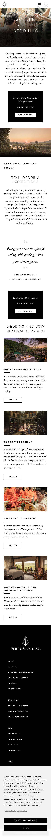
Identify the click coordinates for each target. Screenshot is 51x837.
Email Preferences (18, 717)
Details (9, 168)
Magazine (13, 745)
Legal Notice (22, 811)
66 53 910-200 (25, 107)
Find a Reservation (18, 711)
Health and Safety (18, 678)
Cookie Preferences (25, 820)
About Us (13, 667)
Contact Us (14, 689)
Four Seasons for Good (21, 672)
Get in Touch (25, 115)
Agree (25, 828)
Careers (12, 683)
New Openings (15, 739)
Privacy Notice (10, 811)
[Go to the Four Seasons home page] (4, 4)
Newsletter (14, 750)
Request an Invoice (18, 706)
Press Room (14, 734)
